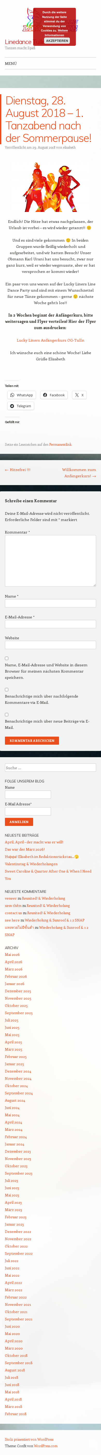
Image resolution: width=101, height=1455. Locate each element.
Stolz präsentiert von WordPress (29, 1439)
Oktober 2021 (16, 1311)
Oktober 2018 (16, 1355)
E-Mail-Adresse (19, 616)
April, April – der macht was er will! (34, 841)
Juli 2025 (11, 1020)
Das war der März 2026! (25, 849)
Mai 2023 (12, 1195)
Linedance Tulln (25, 42)
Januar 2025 (14, 1063)
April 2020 (14, 1340)
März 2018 (13, 1406)
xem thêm (13, 905)
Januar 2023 (14, 1224)
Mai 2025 (12, 1034)
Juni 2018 (12, 1384)
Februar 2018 (16, 1413)
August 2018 (15, 1370)
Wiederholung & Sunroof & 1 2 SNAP (55, 920)
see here (12, 920)
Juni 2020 (12, 1326)
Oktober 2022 (16, 1246)
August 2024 (15, 1100)
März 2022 (13, 1289)
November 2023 (18, 1158)
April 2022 (13, 1282)
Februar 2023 (15, 1216)
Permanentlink (60, 444)
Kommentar (17, 532)
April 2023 (13, 1202)
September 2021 (18, 1318)
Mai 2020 (12, 1333)
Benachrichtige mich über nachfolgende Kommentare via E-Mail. (41, 699)
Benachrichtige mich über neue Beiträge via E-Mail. (47, 724)
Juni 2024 (12, 1107)
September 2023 (18, 1173)
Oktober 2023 (16, 1165)
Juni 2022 (12, 1267)
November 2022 (18, 1238)
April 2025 (13, 1041)
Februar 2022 (16, 1297)
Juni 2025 (12, 1027)
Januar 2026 (14, 983)
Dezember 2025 (18, 990)
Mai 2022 (12, 1275)
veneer (11, 898)
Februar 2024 (16, 1136)
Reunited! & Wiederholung (43, 898)
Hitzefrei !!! (18, 469)
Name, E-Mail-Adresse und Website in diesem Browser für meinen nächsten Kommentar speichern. (46, 671)
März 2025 (13, 1049)
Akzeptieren (57, 40)
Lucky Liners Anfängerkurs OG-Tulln (50, 340)
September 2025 (19, 1012)
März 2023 (13, 1209)
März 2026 (14, 969)
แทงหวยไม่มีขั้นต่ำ (19, 927)
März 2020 (14, 1348)
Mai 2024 (12, 1114)
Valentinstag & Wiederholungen (31, 863)
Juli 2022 (11, 1260)
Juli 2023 (11, 1180)
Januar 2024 (14, 1144)
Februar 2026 (16, 976)
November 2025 (18, 998)
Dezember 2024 (18, 1071)
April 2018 (13, 1399)
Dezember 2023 (18, 1151)
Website (12, 637)
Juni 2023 (12, 1187)
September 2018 (19, 1362)
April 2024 (13, 1122)
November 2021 (18, 1304)
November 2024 (18, 1078)
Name (11, 596)
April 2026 (13, 961)
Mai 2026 (12, 954)
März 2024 (13, 1129)
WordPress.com (45, 1446)
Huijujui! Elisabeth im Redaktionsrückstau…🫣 (42, 856)
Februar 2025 (16, 1056)
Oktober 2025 (16, 1005)
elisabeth (69, 147)
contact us (13, 912)
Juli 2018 (11, 1377)
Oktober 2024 (16, 1085)
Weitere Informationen (56, 32)
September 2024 (19, 1092)
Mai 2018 (12, 1391)
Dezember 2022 (18, 1231)
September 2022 (19, 1253)
